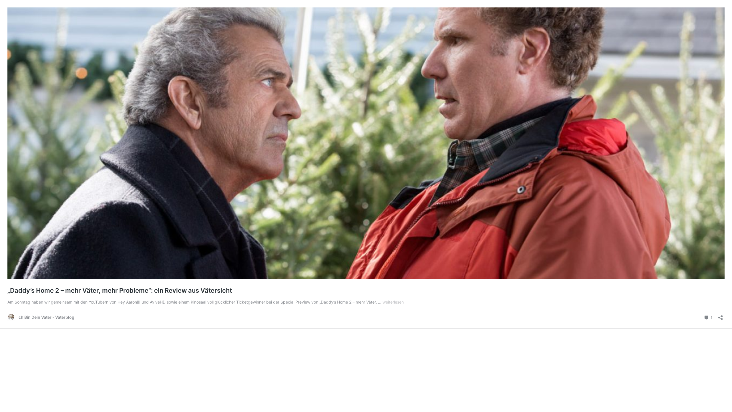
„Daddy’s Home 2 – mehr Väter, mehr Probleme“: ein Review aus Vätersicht (119, 290)
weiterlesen (393, 302)
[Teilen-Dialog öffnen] (721, 315)
